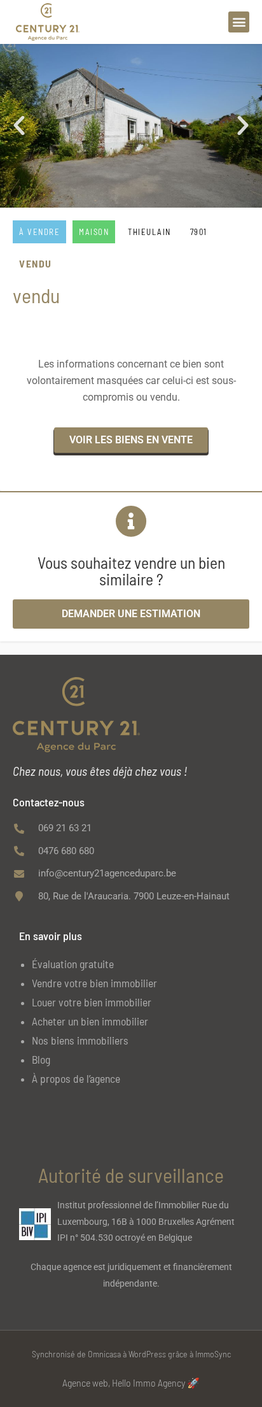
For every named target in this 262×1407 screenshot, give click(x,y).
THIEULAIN (149, 232)
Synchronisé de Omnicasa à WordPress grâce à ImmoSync (131, 1353)
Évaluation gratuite (73, 964)
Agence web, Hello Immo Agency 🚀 (131, 1382)
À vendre (39, 232)
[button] (238, 21)
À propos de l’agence (76, 1078)
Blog (41, 1059)
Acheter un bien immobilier (90, 1021)
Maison (94, 232)
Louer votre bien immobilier (91, 1002)
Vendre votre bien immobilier (94, 983)
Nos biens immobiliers (80, 1040)
